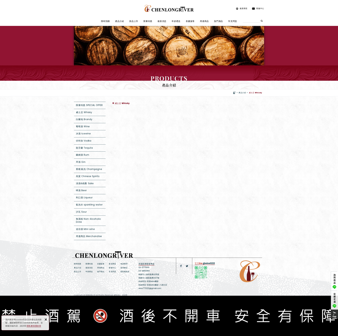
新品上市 (133, 21)
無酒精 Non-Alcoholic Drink (88, 220)
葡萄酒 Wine (83, 126)
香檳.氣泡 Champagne (89, 169)
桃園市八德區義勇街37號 (149, 278)
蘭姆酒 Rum (82, 154)
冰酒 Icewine (83, 133)
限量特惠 (147, 21)
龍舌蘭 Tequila (84, 147)
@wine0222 (209, 263)
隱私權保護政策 (34, 326)
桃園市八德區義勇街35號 (149, 274)
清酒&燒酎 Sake (85, 183)
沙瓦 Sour (81, 211)
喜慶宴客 (190, 21)
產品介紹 (119, 21)
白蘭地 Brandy (84, 119)
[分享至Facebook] (181, 266)
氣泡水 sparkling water (89, 204)
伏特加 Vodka (83, 140)
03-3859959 (144, 271)
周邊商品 (204, 21)
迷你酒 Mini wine (85, 229)
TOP (334, 314)
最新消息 (162, 21)
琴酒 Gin (81, 162)
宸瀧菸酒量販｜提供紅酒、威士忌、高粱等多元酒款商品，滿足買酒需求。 (169, 8)
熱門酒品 (218, 21)
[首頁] (234, 92)
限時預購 (105, 21)
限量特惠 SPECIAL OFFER (89, 105)
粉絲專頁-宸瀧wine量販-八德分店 (153, 285)
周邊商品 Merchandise (89, 236)
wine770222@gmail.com (150, 288)
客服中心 (260, 8)
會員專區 (243, 8)
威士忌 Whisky (84, 112)
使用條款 (124, 268)
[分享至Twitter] (187, 266)
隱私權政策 (124, 271)
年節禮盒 (176, 21)
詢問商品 (334, 281)
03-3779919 (144, 267)
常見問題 (232, 21)
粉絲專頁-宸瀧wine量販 (149, 281)
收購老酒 (334, 300)
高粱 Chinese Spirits (88, 176)
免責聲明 (124, 264)
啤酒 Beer (81, 190)
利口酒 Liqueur (84, 197)
